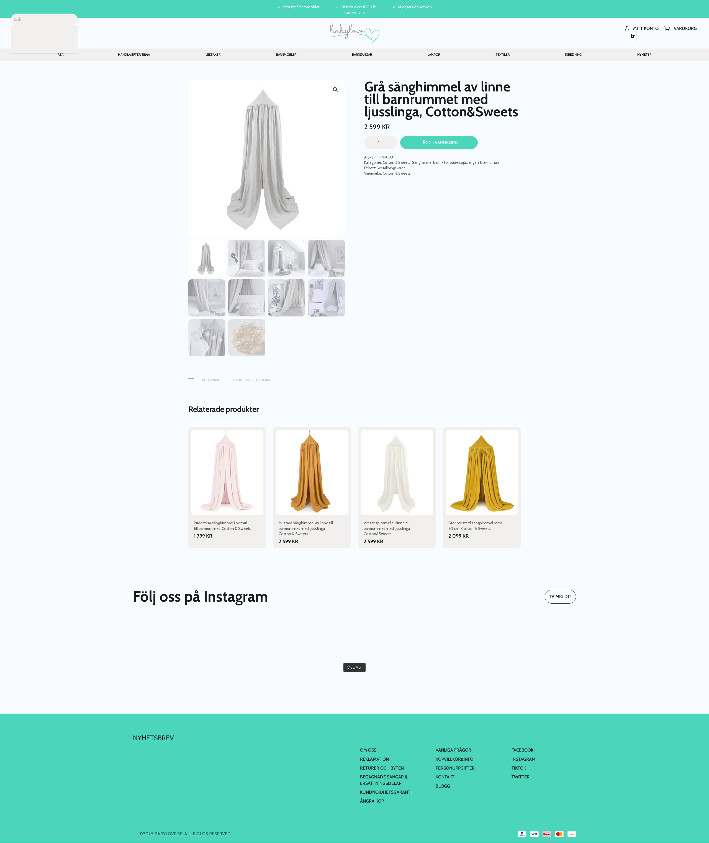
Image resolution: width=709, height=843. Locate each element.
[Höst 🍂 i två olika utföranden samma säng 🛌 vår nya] (243, 638)
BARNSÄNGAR (362, 54)
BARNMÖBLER (286, 54)
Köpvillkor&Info (454, 759)
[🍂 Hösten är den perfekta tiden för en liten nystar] (466, 638)
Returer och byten (382, 768)
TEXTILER (503, 54)
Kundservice (355, 13)
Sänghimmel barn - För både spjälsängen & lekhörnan (455, 162)
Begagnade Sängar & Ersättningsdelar (384, 780)
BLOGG (443, 786)
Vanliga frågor (453, 750)
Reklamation (374, 759)
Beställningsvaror (391, 168)
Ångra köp (372, 801)
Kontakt (445, 777)
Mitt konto (646, 28)
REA (60, 54)
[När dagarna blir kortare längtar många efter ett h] (391, 638)
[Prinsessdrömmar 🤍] (168, 638)
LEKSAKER (212, 54)
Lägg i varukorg (439, 142)
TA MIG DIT (560, 596)
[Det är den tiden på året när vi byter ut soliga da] (317, 638)
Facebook (522, 750)
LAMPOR (434, 54)
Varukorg (685, 28)
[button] (335, 90)
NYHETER (644, 54)
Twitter (521, 777)
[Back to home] (354, 33)
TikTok (519, 768)
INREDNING (573, 54)
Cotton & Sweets (396, 162)
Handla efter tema (134, 54)
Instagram (523, 759)
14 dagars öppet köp (415, 7)
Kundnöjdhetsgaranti (386, 792)
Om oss (368, 750)
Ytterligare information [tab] (251, 380)
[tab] (191, 377)
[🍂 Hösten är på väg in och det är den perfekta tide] (540, 638)
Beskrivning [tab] (211, 380)
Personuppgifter (455, 768)
